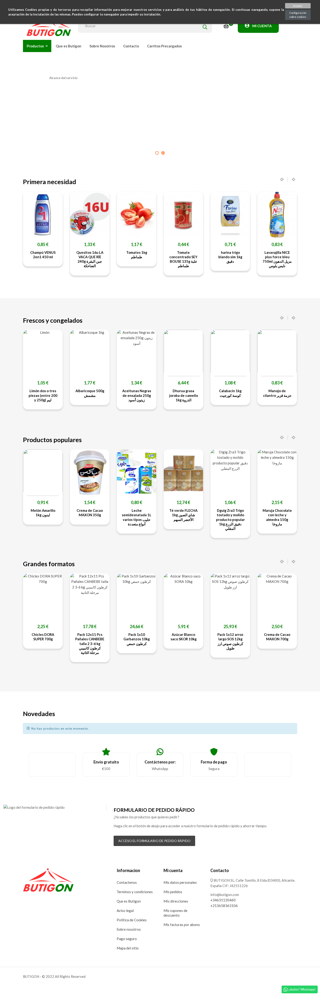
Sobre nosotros (129, 929)
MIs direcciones (176, 901)
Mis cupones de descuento (175, 912)
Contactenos (127, 882)
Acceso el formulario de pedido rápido (154, 841)
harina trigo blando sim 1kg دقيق (192, 256)
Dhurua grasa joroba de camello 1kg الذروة (183, 395)
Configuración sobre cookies (297, 14)
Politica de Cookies (132, 920)
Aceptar (298, 5)
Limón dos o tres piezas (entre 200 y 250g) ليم (43, 395)
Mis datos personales (180, 882)
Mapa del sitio (128, 948)
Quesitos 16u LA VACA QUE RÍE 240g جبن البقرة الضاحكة (51, 259)
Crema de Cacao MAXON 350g (90, 512)
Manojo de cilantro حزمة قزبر (277, 393)
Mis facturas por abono (182, 924)
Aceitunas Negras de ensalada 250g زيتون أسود (136, 395)
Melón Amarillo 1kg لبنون (43, 512)
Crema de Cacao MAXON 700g (277, 636)
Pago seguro (127, 939)
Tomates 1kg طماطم (98, 254)
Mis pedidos (173, 892)
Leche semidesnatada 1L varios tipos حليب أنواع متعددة (136, 517)
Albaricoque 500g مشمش (89, 393)
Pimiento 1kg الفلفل (285, 254)
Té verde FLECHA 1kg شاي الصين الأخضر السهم (183, 514)
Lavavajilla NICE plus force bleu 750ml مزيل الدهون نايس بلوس (238, 259)
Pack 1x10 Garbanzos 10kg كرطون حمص (136, 638)
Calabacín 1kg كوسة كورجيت (230, 393)
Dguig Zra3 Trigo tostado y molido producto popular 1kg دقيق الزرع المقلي (230, 519)
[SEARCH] (205, 26)
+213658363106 (224, 905)
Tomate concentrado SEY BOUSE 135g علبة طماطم (145, 259)
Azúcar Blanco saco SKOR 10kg (184, 636)
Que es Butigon (129, 901)
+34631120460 (223, 900)
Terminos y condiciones (135, 892)
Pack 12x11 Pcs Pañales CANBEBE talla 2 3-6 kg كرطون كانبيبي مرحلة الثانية (89, 643)
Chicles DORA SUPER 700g (43, 636)
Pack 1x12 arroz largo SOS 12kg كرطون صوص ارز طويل (230, 641)
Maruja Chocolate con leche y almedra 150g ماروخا (277, 517)
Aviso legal (125, 910)
